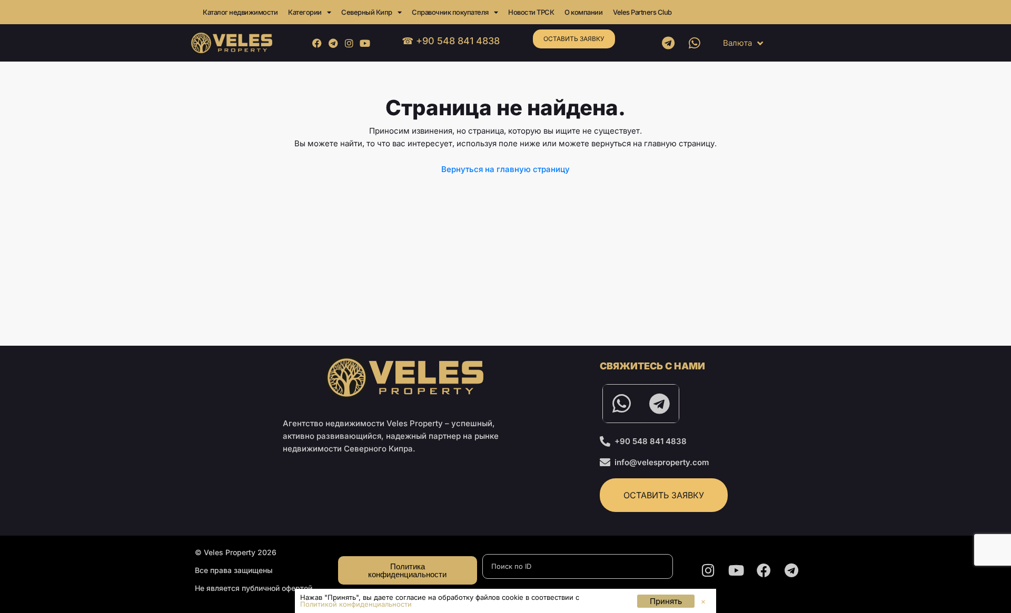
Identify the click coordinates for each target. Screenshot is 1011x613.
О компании (583, 12)
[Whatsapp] (694, 43)
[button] (703, 601)
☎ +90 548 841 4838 (451, 40)
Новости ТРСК (531, 12)
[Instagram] (348, 42)
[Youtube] (364, 42)
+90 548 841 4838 (650, 441)
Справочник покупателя (450, 12)
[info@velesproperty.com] (605, 462)
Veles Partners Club (642, 12)
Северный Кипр (366, 12)
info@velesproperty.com (661, 462)
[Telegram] (333, 42)
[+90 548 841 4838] (605, 441)
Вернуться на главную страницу (505, 169)
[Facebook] (317, 42)
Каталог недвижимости (240, 12)
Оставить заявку (573, 39)
